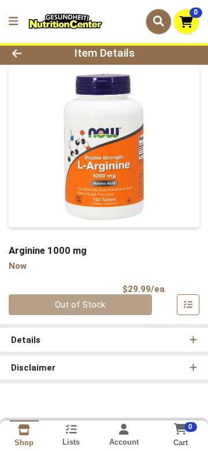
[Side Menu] (13, 22)
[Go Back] (33, 53)
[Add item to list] (188, 304)
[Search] (158, 21)
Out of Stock (80, 305)
